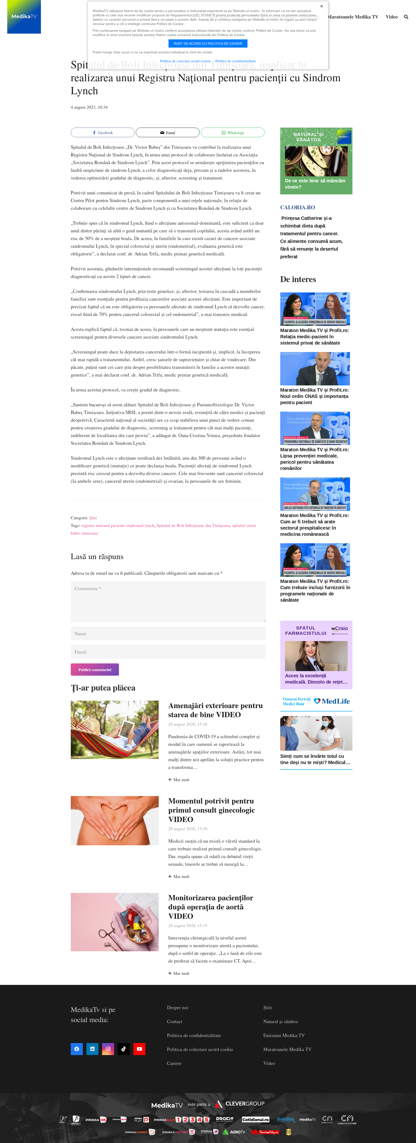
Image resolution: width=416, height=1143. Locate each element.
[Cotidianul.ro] (257, 1119)
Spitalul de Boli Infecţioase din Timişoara (193, 525)
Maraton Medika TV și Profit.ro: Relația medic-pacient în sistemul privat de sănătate (314, 336)
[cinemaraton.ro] (328, 1119)
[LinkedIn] (92, 1049)
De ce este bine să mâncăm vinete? (315, 184)
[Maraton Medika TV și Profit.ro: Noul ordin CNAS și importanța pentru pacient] (315, 368)
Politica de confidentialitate (194, 1035)
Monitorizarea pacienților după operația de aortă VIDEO (210, 906)
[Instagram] (108, 1049)
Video (269, 1063)
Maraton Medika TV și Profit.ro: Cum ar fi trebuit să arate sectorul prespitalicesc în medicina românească (314, 525)
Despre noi (177, 1007)
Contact (174, 1021)
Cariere (174, 1063)
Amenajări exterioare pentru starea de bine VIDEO (215, 709)
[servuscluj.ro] (266, 1132)
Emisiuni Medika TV (284, 1035)
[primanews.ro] (121, 1119)
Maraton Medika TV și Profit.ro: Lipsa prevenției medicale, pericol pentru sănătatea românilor (314, 459)
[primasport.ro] (183, 1120)
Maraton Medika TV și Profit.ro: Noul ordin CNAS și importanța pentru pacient (314, 396)
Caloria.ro (297, 207)
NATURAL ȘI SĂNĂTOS (308, 137)
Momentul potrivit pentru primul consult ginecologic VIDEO (211, 810)
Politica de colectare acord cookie (200, 1049)
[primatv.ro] (64, 1119)
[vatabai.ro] (290, 1132)
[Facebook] (77, 1049)
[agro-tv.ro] (235, 1132)
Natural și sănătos (280, 1021)
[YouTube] (139, 1049)
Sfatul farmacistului (305, 630)
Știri (93, 517)
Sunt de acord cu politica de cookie (208, 43)
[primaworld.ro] (211, 1131)
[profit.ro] (226, 1119)
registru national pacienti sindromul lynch (117, 525)
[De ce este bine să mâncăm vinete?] (316, 161)
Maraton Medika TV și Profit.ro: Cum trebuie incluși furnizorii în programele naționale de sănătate (315, 590)
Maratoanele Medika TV (287, 1049)
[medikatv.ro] (309, 1119)
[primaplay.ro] (143, 1120)
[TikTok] (124, 1049)
